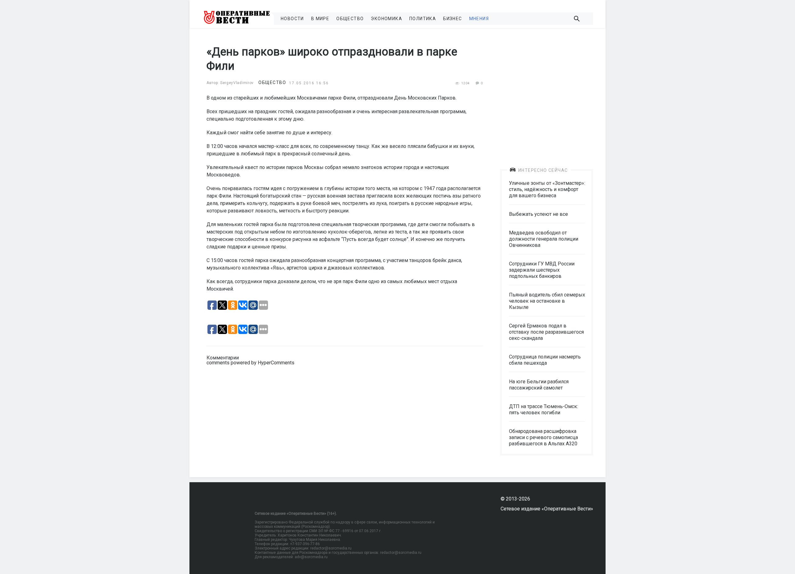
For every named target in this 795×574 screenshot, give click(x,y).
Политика (422, 18)
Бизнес (452, 18)
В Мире (320, 18)
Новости (292, 18)
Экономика (386, 18)
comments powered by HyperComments (250, 363)
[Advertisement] (546, 94)
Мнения (479, 18)
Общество (350, 18)
